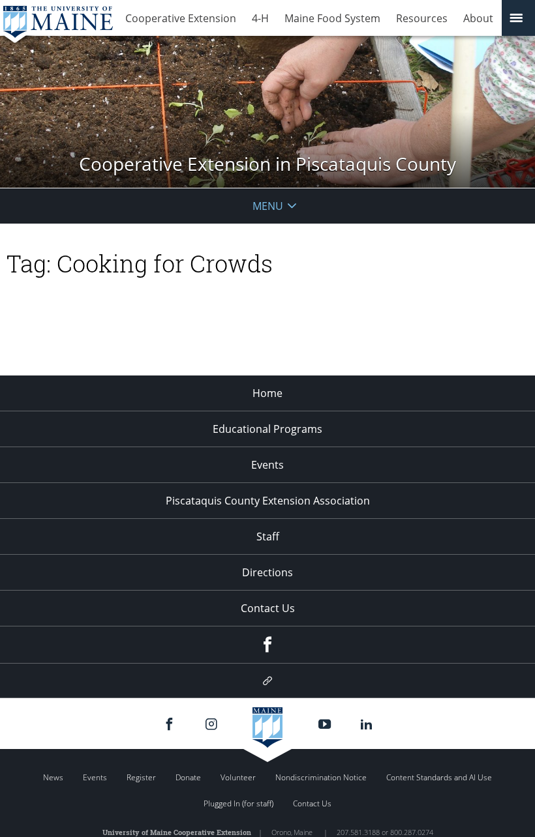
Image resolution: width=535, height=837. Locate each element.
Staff (267, 536)
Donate (188, 777)
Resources (422, 18)
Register (141, 777)
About (478, 18)
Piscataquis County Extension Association (268, 500)
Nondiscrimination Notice (321, 777)
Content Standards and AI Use (439, 777)
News (53, 777)
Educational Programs (267, 429)
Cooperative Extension (180, 18)
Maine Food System (332, 18)
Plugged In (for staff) (238, 803)
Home (267, 393)
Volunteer (238, 777)
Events (267, 465)
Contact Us (268, 608)
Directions (267, 572)
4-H (260, 18)
